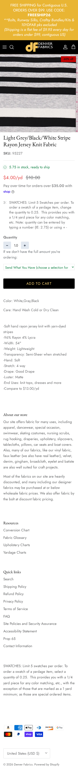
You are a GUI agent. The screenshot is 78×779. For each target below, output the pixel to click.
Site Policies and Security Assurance (30, 623)
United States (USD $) (23, 753)
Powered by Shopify (46, 764)
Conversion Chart (16, 530)
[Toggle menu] (4, 47)
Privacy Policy (13, 601)
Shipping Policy (14, 586)
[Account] (64, 47)
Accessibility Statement (20, 631)
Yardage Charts (14, 552)
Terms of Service (15, 608)
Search (8, 579)
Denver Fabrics (23, 764)
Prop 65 (9, 638)
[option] (39, 93)
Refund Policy (13, 593)
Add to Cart (39, 283)
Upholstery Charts (16, 544)
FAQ (6, 616)
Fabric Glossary (14, 537)
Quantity (10, 237)
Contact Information (17, 645)
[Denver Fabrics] (39, 47)
